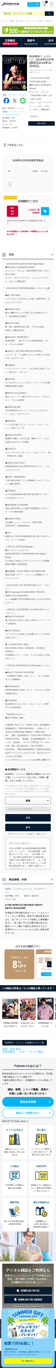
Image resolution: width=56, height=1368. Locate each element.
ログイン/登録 (34, 4)
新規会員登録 (28, 1101)
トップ (5, 21)
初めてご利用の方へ (28, 1112)
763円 (35, 171)
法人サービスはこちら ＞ (15, 1120)
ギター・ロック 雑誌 (34, 21)
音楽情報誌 (8, 1051)
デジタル (10, 184)
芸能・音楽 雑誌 (16, 21)
